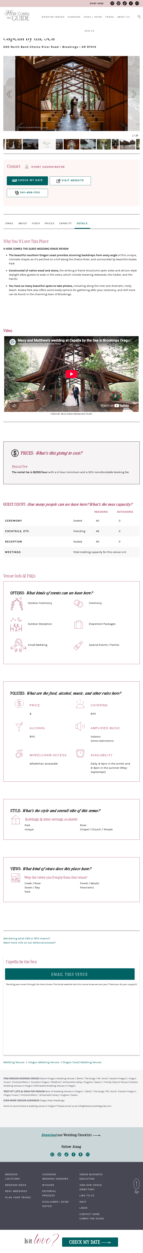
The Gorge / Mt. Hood (96, 1078)
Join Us (89, 31)
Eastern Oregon (118, 1078)
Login (84, 1208)
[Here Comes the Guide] (15, 13)
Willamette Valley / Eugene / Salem (82, 1082)
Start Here (97, 3)
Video (36, 223)
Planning (74, 17)
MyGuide (48, 1185)
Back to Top (137, 1179)
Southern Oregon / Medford (46, 1082)
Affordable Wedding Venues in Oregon (55, 1085)
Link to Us (87, 1195)
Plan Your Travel (18, 1197)
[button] (7, 94)
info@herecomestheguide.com (94, 1106)
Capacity (65, 223)
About (22, 223)
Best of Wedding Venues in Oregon (64, 1091)
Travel (109, 17)
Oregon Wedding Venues (44, 1062)
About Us (123, 17)
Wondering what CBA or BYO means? (26, 938)
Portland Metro (20, 1082)
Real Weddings (16, 1191)
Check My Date (85, 1242)
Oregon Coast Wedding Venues (82, 1062)
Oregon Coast (10, 1095)
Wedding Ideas (16, 1185)
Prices (49, 223)
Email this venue (69, 974)
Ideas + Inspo (93, 17)
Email (9, 223)
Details (82, 223)
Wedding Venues (53, 17)
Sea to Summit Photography (33, 127)
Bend (79, 1078)
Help (83, 1202)
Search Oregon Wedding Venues (57, 1078)
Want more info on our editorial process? (29, 942)
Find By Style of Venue (115, 1082)
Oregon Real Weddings (52, 1100)
